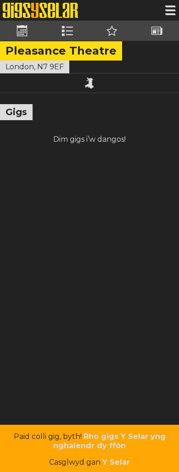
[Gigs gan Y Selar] (40, 10)
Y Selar (116, 462)
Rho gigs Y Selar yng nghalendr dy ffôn (109, 441)
